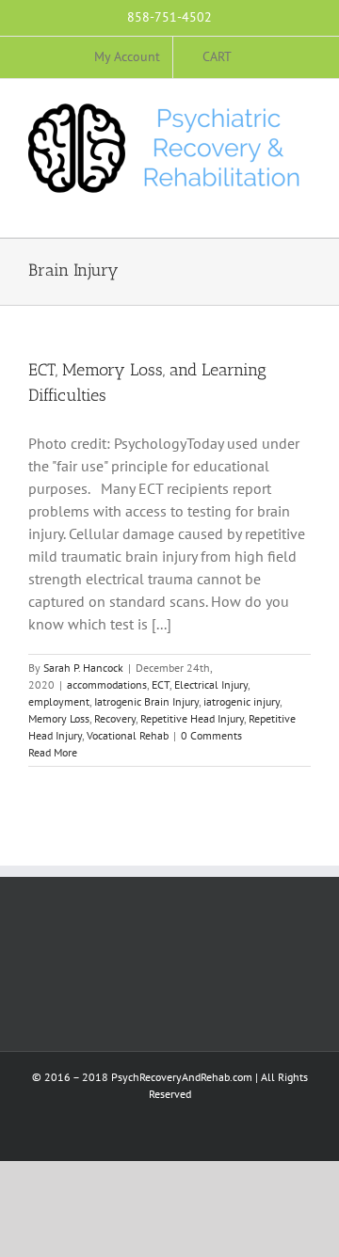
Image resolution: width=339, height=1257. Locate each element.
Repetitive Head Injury (192, 718)
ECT (161, 684)
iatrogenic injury (241, 701)
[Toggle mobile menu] (303, 208)
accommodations (107, 684)
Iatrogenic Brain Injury (146, 701)
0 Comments (211, 735)
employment (58, 701)
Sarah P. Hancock (83, 667)
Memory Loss (58, 718)
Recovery (115, 718)
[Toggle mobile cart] (269, 208)
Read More (52, 752)
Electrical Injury (211, 684)
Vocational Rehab (128, 735)
